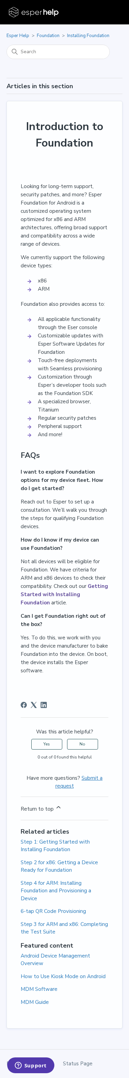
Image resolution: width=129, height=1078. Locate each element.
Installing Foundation (88, 36)
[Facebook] (24, 705)
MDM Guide (35, 1002)
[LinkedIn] (44, 705)
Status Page (78, 1063)
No (82, 744)
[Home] (34, 12)
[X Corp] (34, 705)
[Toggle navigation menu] (110, 12)
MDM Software (39, 989)
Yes (46, 744)
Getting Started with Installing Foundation (64, 594)
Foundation (48, 36)
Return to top (38, 808)
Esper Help (18, 36)
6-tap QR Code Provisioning (53, 911)
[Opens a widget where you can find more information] (30, 1066)
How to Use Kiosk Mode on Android (63, 976)
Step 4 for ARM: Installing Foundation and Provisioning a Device (56, 891)
